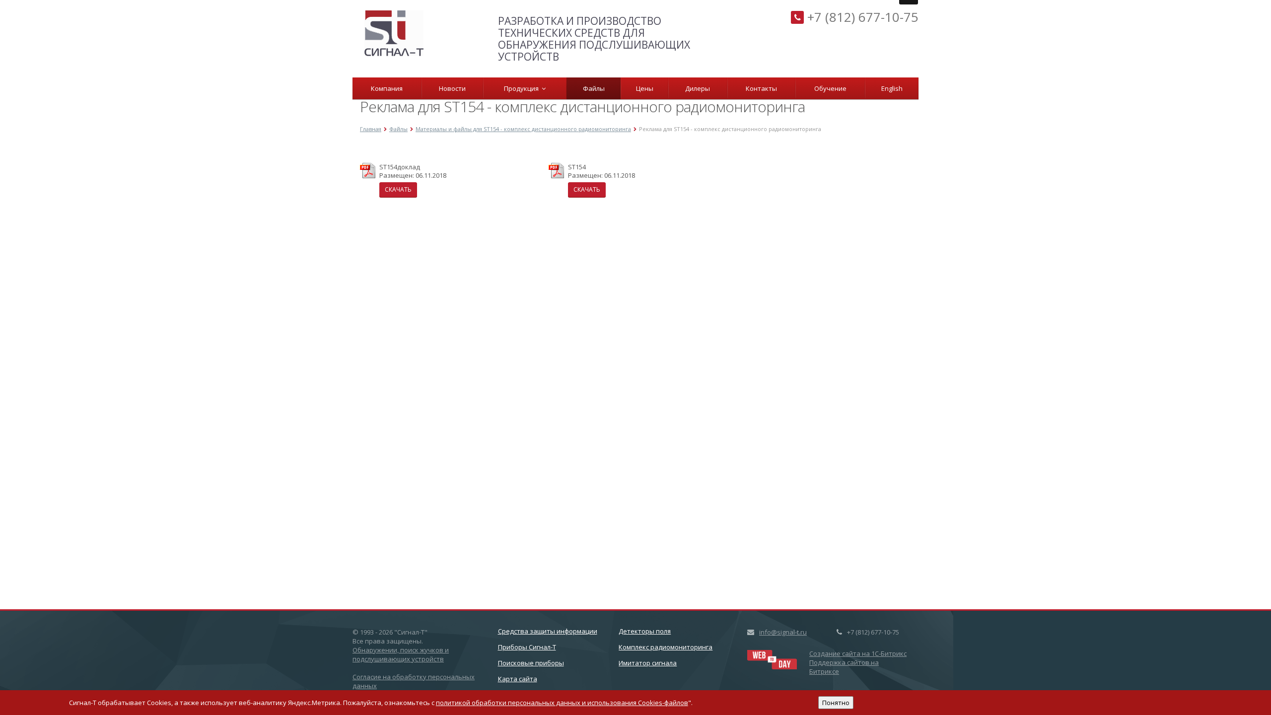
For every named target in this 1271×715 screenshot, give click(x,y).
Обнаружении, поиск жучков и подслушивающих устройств (401, 654)
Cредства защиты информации (547, 631)
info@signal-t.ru (783, 632)
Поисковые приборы (531, 662)
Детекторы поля (645, 631)
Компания (387, 88)
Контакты (761, 88)
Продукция (523, 88)
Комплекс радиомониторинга (665, 647)
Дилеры (697, 88)
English (892, 88)
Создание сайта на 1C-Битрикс (858, 653)
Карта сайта (517, 678)
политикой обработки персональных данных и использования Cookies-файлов (562, 702)
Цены (644, 88)
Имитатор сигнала (648, 662)
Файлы (594, 88)
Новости (452, 88)
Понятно (835, 702)
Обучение (830, 88)
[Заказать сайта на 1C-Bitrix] (772, 658)
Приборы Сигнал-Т (527, 647)
